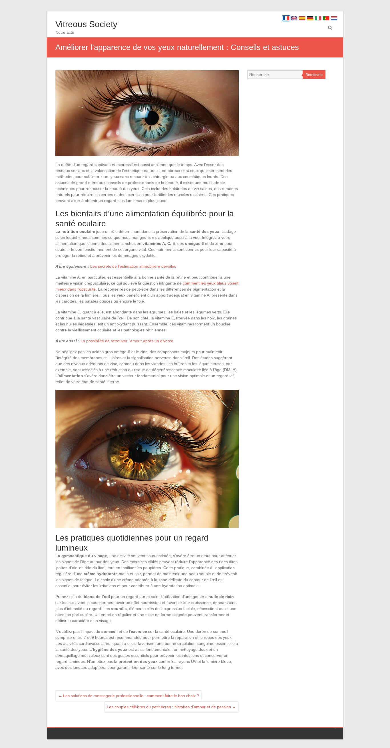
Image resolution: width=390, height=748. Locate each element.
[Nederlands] (334, 18)
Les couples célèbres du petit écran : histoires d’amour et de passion (171, 707)
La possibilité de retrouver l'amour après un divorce (127, 341)
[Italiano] (318, 18)
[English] (294, 18)
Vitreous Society (86, 24)
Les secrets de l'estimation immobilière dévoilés (133, 266)
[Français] (286, 18)
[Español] (302, 18)
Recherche (314, 75)
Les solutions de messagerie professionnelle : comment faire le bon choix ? (128, 695)
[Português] (326, 18)
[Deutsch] (310, 18)
